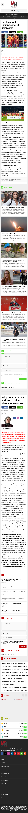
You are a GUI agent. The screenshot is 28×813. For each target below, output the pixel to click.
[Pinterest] (18, 753)
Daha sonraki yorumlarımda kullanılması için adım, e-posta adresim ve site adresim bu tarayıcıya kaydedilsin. (14, 375)
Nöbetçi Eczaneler (5, 776)
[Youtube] (15, 753)
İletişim (3, 762)
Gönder (21, 32)
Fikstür (3, 798)
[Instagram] (8, 753)
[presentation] (23, 695)
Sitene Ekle (4, 783)
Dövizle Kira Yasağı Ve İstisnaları (10, 586)
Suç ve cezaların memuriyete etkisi (11, 610)
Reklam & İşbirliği (5, 766)
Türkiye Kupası (4, 180)
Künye (2, 759)
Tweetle (13, 32)
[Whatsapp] (21, 753)
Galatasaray (5, 179)
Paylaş (6, 32)
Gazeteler (3, 791)
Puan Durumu (4, 794)
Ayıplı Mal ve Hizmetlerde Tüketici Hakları (12, 598)
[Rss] (25, 753)
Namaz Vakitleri (5, 773)
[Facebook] (2, 753)
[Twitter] (5, 753)
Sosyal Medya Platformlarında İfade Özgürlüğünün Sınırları (11, 604)
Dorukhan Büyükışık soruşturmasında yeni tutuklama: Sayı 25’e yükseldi (17, 14)
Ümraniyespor (11, 180)
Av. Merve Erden (7, 428)
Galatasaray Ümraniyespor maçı (15, 179)
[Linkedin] (12, 753)
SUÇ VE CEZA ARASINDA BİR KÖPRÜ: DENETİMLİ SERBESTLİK (11, 580)
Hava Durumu (4, 780)
